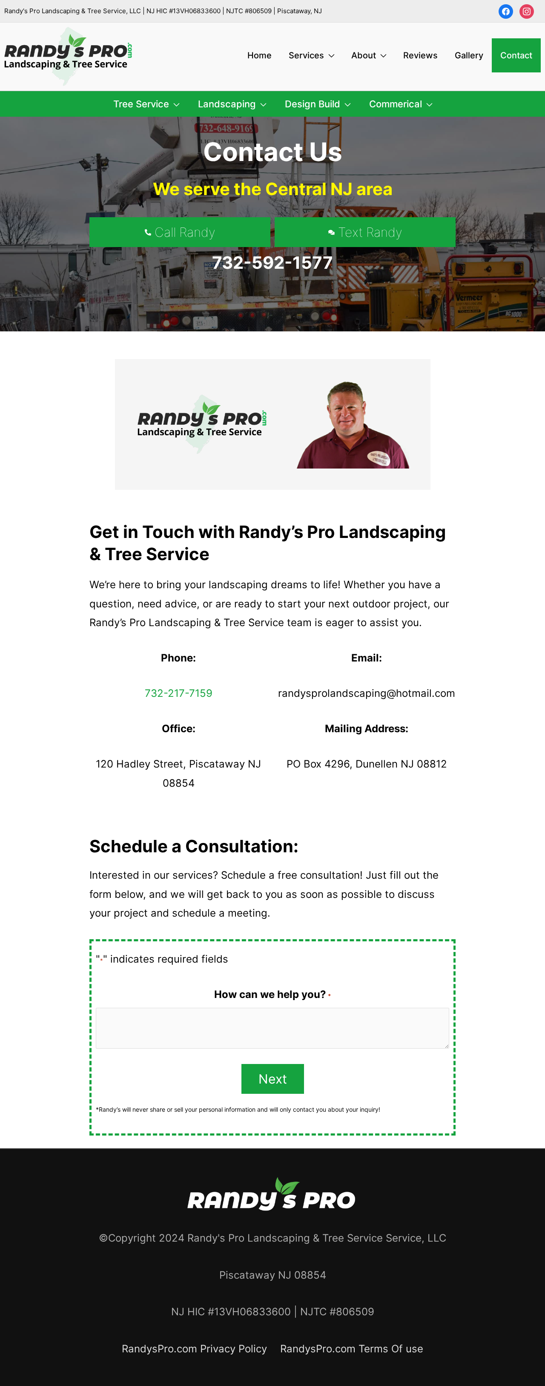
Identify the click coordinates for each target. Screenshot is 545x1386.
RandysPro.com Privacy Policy (194, 1349)
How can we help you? (272, 994)
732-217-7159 (178, 693)
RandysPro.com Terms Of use (351, 1349)
